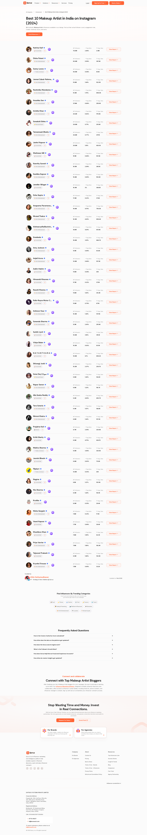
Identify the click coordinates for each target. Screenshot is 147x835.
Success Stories (112, 758)
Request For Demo (64, 720)
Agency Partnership (113, 774)
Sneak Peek (82, 720)
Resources (55, 3)
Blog (109, 765)
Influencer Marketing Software (65, 686)
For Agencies (75, 758)
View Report (113, 49)
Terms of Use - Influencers (92, 768)
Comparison (111, 768)
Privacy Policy (88, 771)
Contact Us (88, 755)
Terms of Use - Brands (91, 765)
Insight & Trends (112, 761)
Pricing (70, 3)
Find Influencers (33, 34)
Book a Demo (116, 3)
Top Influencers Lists (113, 755)
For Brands (75, 755)
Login (87, 3)
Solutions (45, 3)
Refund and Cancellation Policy (93, 774)
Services (64, 3)
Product (37, 3)
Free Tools (111, 771)
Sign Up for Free (99, 3)
